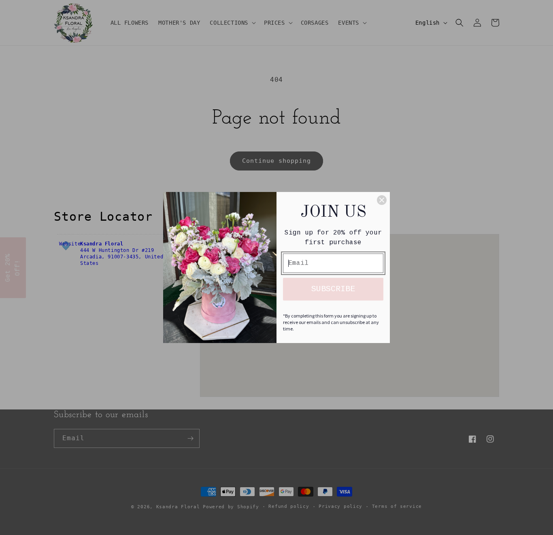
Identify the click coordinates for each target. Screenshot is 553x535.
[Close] (382, 200)
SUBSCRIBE (333, 289)
